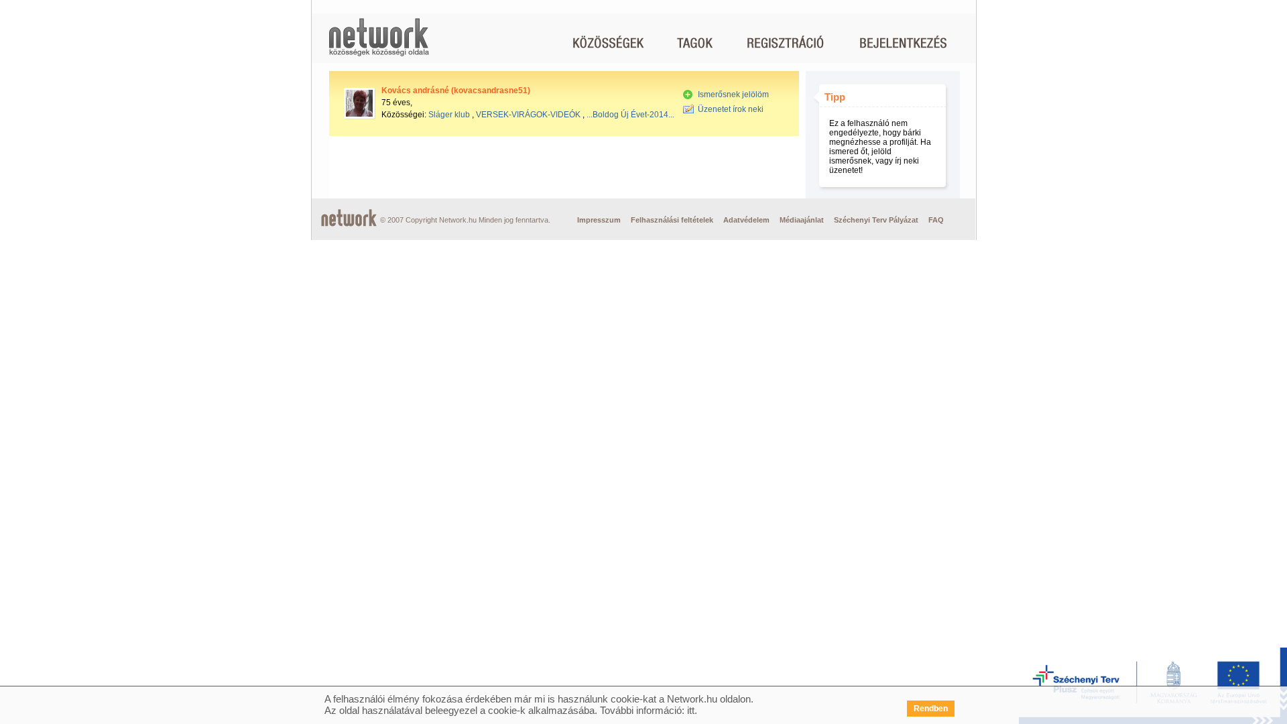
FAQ (936, 220)
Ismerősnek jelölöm (733, 94)
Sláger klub (449, 114)
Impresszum (599, 220)
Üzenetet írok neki (730, 109)
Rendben (931, 708)
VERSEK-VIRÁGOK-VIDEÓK (528, 114)
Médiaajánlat (802, 220)
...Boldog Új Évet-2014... (630, 114)
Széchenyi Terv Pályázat (876, 220)
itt (690, 710)
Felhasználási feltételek (672, 220)
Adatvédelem (746, 220)
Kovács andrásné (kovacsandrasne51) (455, 90)
